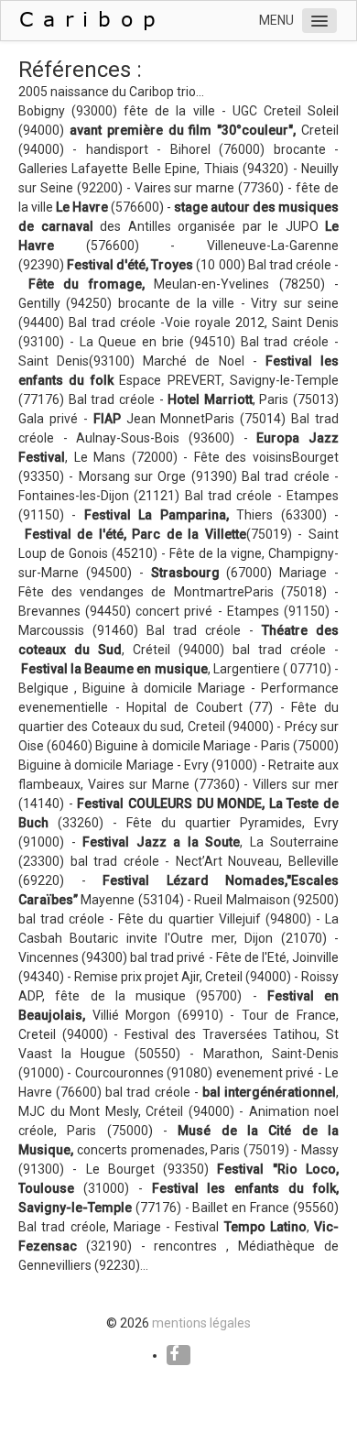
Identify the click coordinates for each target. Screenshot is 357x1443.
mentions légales (201, 1323)
